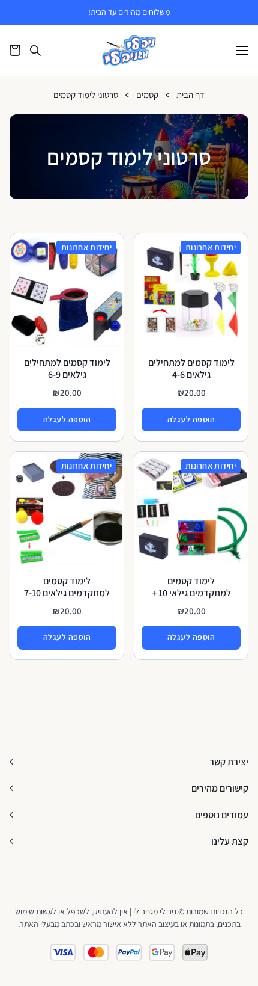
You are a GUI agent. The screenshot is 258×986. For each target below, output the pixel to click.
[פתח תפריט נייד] (242, 50)
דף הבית (190, 95)
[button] (129, 762)
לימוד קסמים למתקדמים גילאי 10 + (191, 587)
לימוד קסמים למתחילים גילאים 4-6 (191, 368)
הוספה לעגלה (191, 419)
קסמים (147, 95)
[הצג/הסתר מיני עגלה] (15, 50)
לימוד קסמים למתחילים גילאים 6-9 (67, 368)
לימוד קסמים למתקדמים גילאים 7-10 (67, 587)
